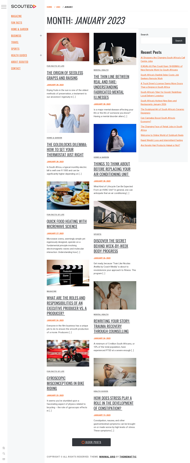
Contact (16, 68)
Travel (15, 42)
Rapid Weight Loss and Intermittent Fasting (162, 140)
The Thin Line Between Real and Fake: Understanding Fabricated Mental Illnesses (111, 87)
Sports (15, 49)
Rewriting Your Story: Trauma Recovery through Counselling (112, 326)
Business (16, 35)
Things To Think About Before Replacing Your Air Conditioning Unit (112, 169)
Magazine (16, 16)
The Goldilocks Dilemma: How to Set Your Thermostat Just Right (67, 149)
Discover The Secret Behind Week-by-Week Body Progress (111, 246)
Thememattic (128, 457)
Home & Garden (19, 29)
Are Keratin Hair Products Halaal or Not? (160, 145)
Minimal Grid (107, 457)
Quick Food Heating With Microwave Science (67, 223)
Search (144, 34)
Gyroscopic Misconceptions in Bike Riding (65, 383)
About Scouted (19, 62)
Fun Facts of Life (55, 66)
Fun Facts (16, 22)
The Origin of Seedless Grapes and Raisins (65, 75)
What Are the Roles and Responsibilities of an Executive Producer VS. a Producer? (67, 305)
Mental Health (101, 70)
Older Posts (93, 442)
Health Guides (19, 55)
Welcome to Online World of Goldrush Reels (162, 135)
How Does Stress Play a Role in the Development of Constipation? (113, 403)
